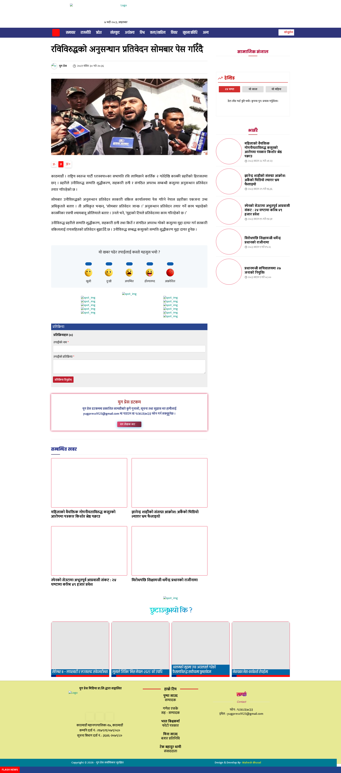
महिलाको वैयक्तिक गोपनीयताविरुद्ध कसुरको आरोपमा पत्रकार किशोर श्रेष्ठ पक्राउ (83, 514)
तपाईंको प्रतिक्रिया (63, 357)
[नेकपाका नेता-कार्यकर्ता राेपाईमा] (261, 649)
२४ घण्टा (229, 89)
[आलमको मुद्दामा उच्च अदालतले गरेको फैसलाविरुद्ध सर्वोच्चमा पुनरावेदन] (201, 649)
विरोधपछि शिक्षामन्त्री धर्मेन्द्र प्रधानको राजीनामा (165, 580)
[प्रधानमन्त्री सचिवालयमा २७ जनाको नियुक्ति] (229, 272)
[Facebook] (90, 717)
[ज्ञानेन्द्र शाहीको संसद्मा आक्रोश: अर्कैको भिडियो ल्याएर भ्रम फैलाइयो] (170, 483)
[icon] (56, 33)
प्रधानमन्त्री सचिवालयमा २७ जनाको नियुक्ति (263, 270)
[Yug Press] (101, 12)
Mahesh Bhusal (251, 762)
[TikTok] (100, 717)
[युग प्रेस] (54, 66)
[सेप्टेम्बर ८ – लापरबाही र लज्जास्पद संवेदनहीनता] (80, 649)
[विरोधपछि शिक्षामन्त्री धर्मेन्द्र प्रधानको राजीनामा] (170, 551)
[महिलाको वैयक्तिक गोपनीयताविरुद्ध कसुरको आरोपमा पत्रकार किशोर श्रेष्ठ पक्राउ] (89, 483)
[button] (286, 32)
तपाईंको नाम (61, 342)
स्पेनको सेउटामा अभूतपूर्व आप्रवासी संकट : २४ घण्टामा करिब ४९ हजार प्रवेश (83, 582)
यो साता (253, 89)
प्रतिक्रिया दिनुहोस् (63, 380)
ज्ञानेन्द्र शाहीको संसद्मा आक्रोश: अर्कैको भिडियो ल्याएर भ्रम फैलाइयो (165, 514)
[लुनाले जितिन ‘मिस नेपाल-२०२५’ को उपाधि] (140, 649)
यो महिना (276, 89)
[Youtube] (109, 717)
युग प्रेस (63, 66)
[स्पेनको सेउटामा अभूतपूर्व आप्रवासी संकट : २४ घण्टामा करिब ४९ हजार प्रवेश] (89, 551)
